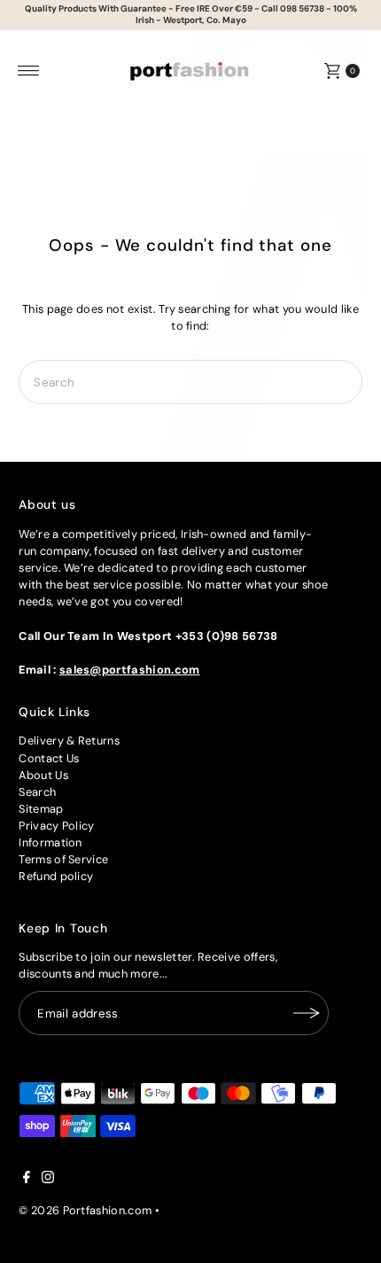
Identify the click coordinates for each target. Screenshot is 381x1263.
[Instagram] (48, 1179)
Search (37, 791)
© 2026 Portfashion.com (85, 1210)
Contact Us (49, 758)
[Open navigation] (29, 71)
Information (50, 842)
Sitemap (41, 808)
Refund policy (56, 876)
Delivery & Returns (69, 740)
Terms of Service (63, 859)
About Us (43, 775)
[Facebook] (26, 1179)
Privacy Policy (56, 825)
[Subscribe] (306, 1013)
